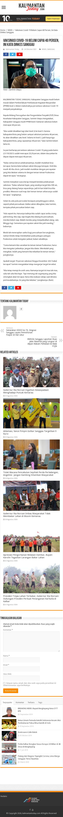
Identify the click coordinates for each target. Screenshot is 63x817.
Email (6, 665)
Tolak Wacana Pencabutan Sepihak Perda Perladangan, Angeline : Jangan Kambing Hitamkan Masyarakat (30, 473)
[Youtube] (33, 810)
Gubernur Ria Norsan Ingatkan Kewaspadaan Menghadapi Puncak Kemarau (26, 391)
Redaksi (4, 796)
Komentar (8, 630)
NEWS (10, 30)
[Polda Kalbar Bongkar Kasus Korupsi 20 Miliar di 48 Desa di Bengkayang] (9, 748)
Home (2, 30)
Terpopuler (7, 702)
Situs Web (7, 674)
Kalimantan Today (12, 49)
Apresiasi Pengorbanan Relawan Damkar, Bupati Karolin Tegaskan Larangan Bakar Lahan (27, 556)
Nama (6, 656)
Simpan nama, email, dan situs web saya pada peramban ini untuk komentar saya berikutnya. (29, 684)
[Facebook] (30, 810)
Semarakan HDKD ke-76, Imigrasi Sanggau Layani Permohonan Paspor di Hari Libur (21, 331)
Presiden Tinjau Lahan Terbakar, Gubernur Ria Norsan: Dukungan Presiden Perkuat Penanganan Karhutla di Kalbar (31, 599)
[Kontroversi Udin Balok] (9, 736)
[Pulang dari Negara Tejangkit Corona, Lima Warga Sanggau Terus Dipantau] (9, 760)
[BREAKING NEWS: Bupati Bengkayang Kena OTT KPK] (9, 712)
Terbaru (31, 702)
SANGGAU (51, 49)
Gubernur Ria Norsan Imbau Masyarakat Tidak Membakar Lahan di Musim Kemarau (26, 514)
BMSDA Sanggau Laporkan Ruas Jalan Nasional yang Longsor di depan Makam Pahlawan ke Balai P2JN (42, 341)
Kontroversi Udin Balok (27, 732)
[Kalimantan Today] (31, 7)
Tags (40, 702)
